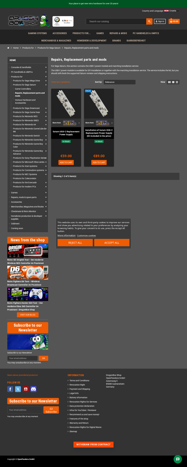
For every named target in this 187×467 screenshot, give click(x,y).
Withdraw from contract (93, 444)
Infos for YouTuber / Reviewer (83, 410)
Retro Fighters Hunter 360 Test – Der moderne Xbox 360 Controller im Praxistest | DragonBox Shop (25, 306)
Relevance (109, 82)
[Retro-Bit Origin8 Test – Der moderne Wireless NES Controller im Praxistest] (27, 251)
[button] (171, 11)
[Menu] (71, 18)
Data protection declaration (82, 406)
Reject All (75, 242)
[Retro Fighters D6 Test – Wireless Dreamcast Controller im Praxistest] (27, 272)
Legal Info (74, 393)
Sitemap (73, 431)
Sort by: (98, 82)
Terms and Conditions (79, 380)
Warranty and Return (79, 423)
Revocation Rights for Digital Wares (85, 427)
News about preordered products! (22, 375)
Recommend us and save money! (84, 414)
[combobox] (119, 21)
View (163, 82)
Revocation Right (77, 385)
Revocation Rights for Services (83, 402)
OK (43, 358)
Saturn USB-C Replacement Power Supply (66, 133)
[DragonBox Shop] (28, 21)
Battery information (78, 397)
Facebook (10, 389)
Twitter (18, 389)
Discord (33, 389)
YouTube (26, 389)
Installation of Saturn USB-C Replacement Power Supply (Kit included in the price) (99, 133)
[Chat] (178, 459)
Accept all (111, 242)
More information (67, 235)
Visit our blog (27, 315)
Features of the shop (79, 419)
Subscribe (51, 411)
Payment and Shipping (80, 389)
